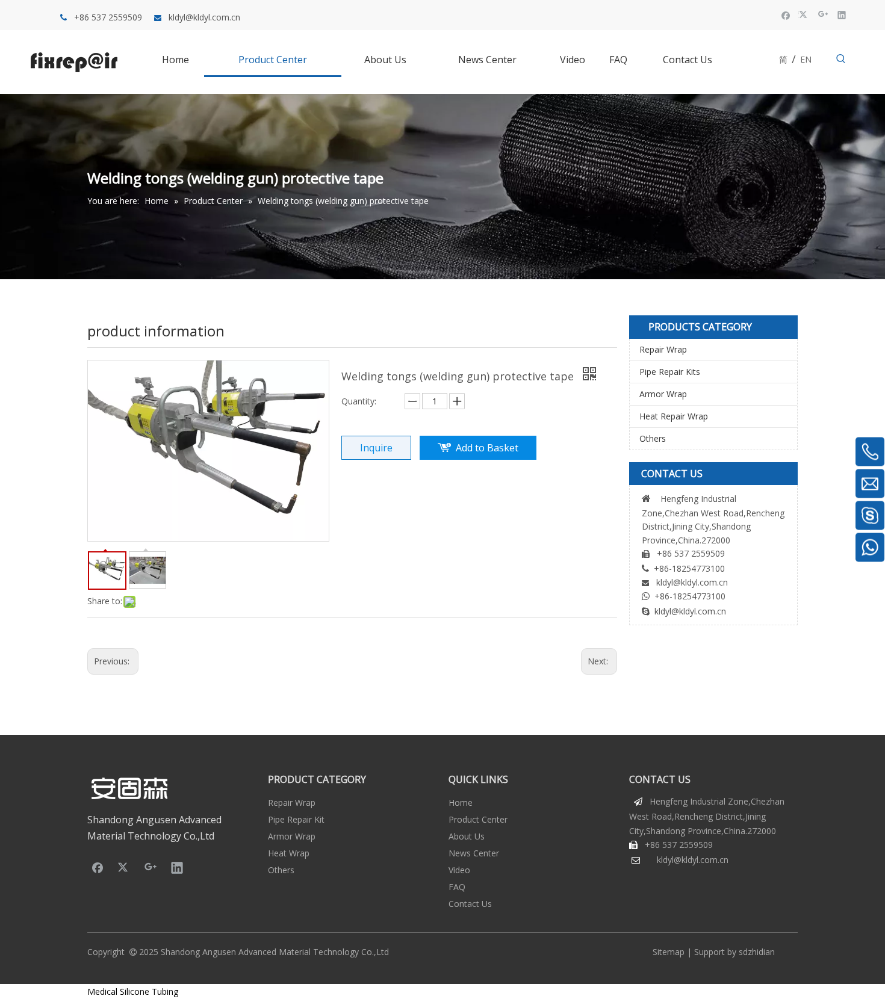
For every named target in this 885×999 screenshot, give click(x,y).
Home (461, 802)
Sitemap (669, 951)
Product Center (478, 819)
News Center (474, 853)
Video (459, 870)
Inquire (376, 447)
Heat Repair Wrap (673, 416)
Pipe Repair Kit (296, 819)
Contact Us (470, 903)
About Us (467, 836)
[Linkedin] (841, 14)
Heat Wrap (288, 853)
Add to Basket (487, 447)
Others (652, 438)
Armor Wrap (663, 394)
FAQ (457, 886)
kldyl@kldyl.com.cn (204, 17)
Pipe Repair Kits (669, 371)
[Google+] (823, 14)
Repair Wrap (663, 349)
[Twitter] (804, 14)
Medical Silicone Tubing (132, 991)
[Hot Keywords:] (841, 59)
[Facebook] (785, 14)
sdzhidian (757, 951)
